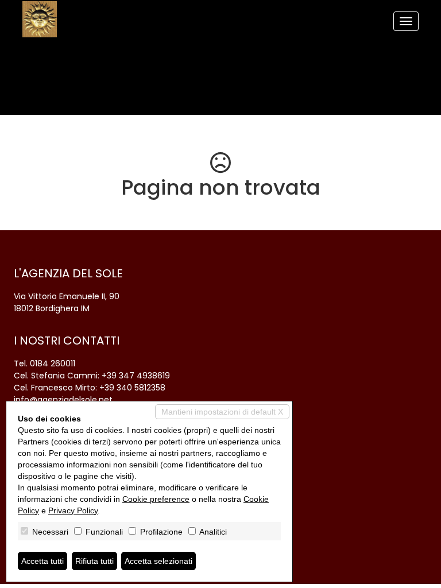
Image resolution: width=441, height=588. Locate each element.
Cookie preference (155, 499)
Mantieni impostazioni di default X (222, 411)
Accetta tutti (42, 561)
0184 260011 (52, 363)
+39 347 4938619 (136, 375)
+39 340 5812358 (132, 387)
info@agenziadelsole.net (63, 399)
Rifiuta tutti (94, 561)
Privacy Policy (73, 510)
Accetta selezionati (158, 561)
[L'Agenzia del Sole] (39, 19)
